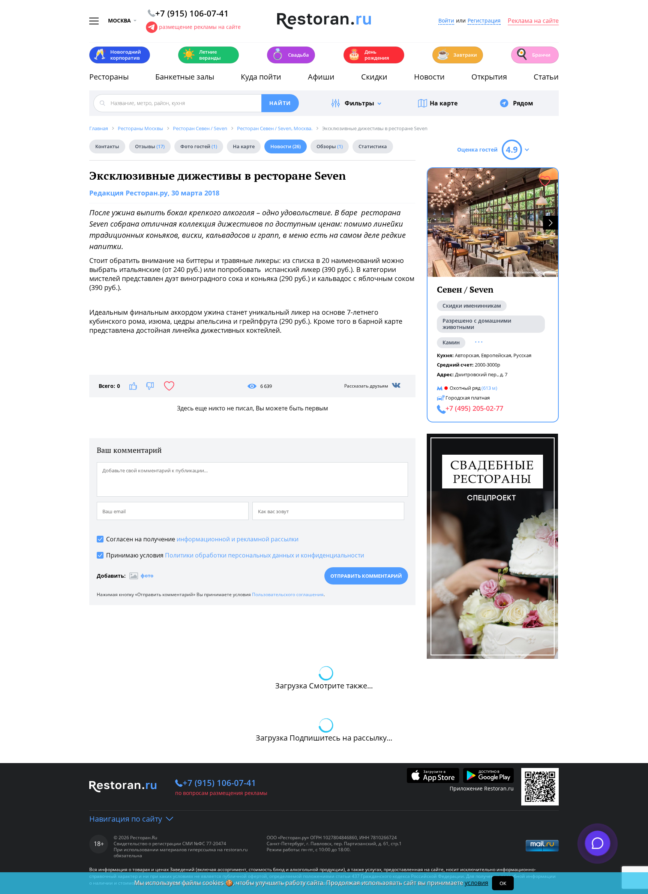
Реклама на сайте (533, 21)
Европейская (496, 355)
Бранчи (532, 54)
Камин (451, 342)
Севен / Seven (465, 289)
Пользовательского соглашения (288, 594)
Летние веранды (201, 54)
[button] (550, 223)
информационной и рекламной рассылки (237, 539)
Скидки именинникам (471, 305)
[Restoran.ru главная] (324, 21)
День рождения (368, 54)
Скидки (374, 77)
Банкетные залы (184, 77)
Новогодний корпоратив (117, 54)
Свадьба (290, 54)
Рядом (523, 103)
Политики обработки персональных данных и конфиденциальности (264, 555)
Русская (522, 355)
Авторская (467, 355)
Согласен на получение (202, 539)
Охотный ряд (465, 388)
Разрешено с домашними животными (476, 324)
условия (476, 883)
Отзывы (150, 146)
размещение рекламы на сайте (200, 26)
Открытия (489, 77)
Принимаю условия (235, 555)
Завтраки (456, 54)
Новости (429, 77)
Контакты (107, 146)
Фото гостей (198, 146)
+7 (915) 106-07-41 (219, 782)
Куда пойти (261, 77)
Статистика (372, 146)
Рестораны (109, 77)
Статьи (546, 77)
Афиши (321, 77)
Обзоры (329, 146)
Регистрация (484, 21)
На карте (444, 103)
